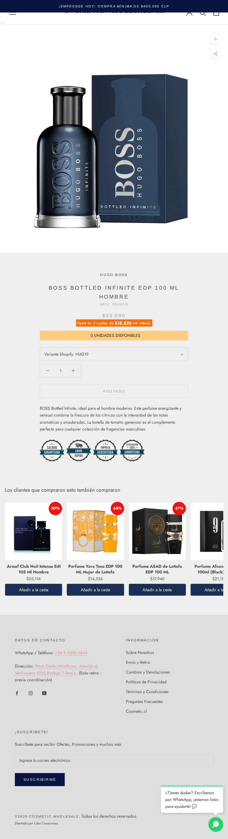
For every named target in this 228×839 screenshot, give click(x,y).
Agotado (114, 391)
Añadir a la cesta (33, 590)
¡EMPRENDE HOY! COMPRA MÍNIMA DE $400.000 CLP (114, 6)
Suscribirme (39, 780)
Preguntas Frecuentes (144, 701)
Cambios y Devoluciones (148, 672)
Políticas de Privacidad (146, 682)
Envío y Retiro (138, 662)
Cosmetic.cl (136, 711)
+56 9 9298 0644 (71, 653)
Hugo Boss (114, 275)
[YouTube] (44, 692)
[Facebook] (17, 692)
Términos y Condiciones (147, 692)
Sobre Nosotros (140, 652)
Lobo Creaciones (46, 823)
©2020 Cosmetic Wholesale (47, 816)
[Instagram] (30, 692)
